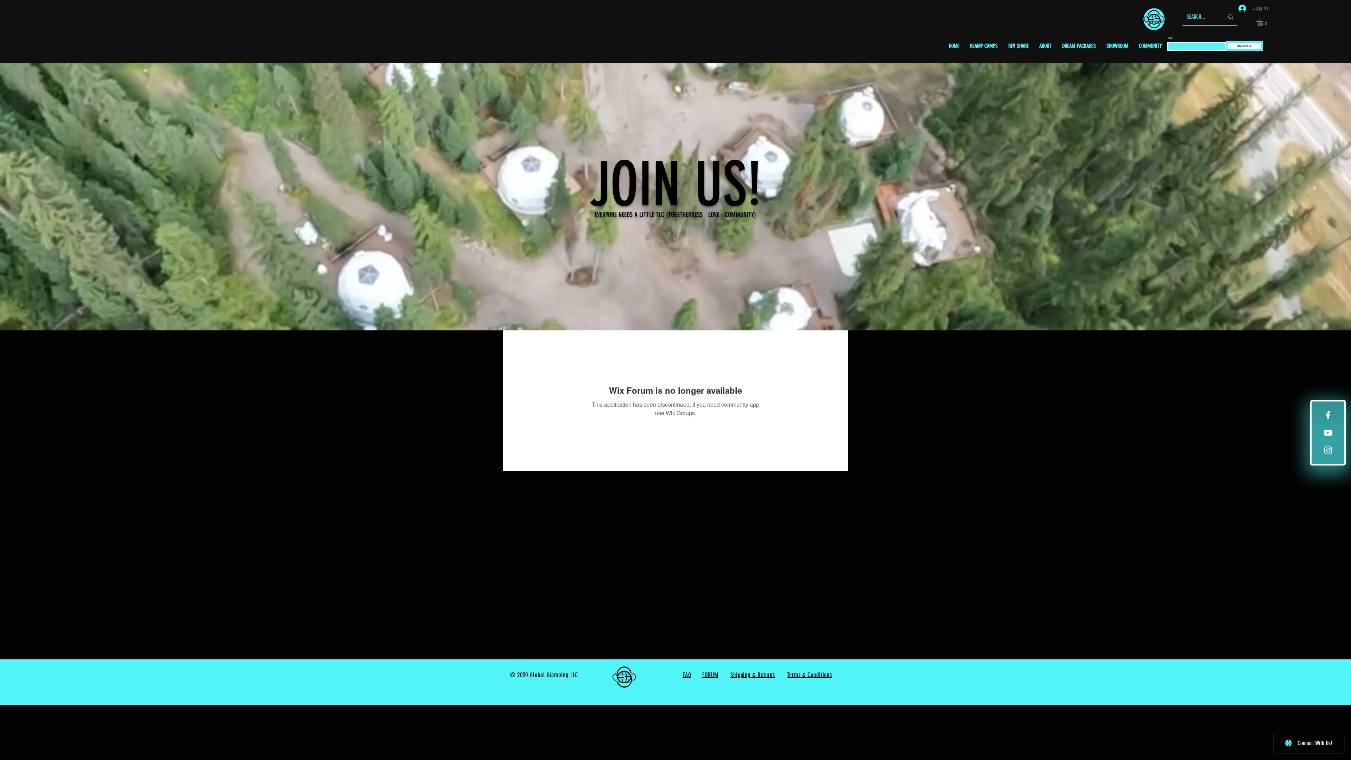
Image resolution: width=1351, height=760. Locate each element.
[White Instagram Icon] (1328, 450)
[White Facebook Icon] (1328, 415)
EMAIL (1170, 38)
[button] (1263, 22)
